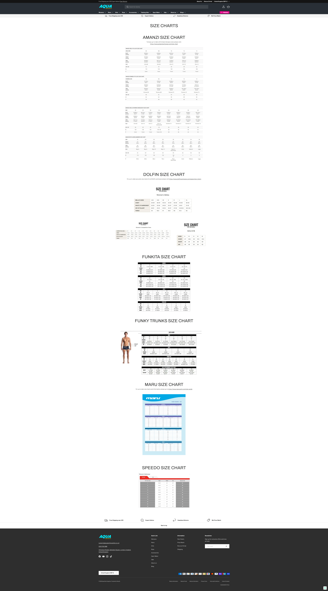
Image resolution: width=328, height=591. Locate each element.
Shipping (180, 549)
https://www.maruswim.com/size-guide (180, 389)
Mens (109, 12)
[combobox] (166, 7)
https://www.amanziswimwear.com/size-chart (164, 44)
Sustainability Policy (224, 584)
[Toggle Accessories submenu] (138, 12)
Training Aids (145, 12)
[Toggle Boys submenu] (126, 12)
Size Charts (180, 539)
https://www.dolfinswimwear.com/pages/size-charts (185, 179)
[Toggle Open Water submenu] (161, 12)
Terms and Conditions (214, 581)
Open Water (156, 12)
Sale (165, 12)
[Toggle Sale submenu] (168, 12)
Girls (116, 12)
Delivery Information (194, 581)
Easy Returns (123, 1)
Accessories (133, 12)
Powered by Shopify (115, 581)
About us (173, 12)
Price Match (180, 542)
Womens (101, 12)
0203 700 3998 (103, 546)
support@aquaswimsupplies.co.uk (109, 543)
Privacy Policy (204, 581)
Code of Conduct (225, 581)
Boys (123, 12)
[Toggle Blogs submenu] (185, 12)
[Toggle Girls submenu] (119, 12)
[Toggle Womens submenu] (105, 12)
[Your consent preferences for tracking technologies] (325, 588)
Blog (152, 566)
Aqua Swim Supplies (106, 581)
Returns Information (173, 581)
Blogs (182, 12)
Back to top (164, 525)
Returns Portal (208, 1)
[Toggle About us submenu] (177, 12)
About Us (199, 1)
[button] (228, 7)
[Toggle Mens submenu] (112, 12)
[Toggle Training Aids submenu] (150, 12)
